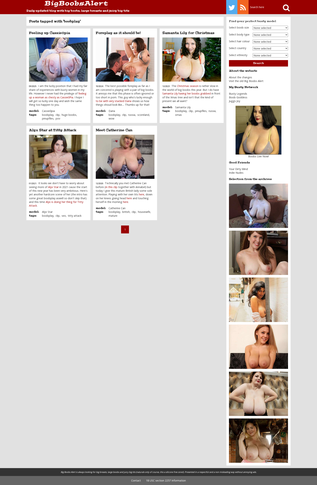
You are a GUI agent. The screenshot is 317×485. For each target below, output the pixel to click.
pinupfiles (48, 118)
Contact (136, 480)
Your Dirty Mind (238, 169)
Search (258, 63)
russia (131, 115)
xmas (178, 115)
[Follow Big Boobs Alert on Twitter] (231, 7)
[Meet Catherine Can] (125, 157)
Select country (237, 48)
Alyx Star (53, 187)
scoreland (143, 115)
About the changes (240, 77)
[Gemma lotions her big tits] (258, 205)
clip (58, 115)
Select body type (239, 34)
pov (58, 118)
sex (64, 215)
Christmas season (187, 86)
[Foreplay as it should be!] (125, 59)
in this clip (111, 187)
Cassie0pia (48, 111)
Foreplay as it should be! (118, 33)
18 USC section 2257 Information (166, 480)
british (126, 212)
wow (111, 118)
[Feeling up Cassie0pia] (58, 59)
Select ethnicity (238, 55)
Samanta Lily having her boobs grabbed (186, 93)
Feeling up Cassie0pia (49, 33)
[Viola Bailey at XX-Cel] (258, 346)
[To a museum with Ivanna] (258, 440)
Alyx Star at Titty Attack (52, 130)
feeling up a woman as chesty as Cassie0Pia (57, 95)
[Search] (284, 7)
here (141, 194)
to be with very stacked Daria (113, 101)
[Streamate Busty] (258, 130)
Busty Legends (238, 93)
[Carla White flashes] (258, 299)
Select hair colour (239, 41)
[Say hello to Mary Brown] (258, 393)
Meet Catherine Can (114, 130)
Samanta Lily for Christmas (188, 33)
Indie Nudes (236, 172)
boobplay (48, 115)
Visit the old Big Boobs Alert (246, 81)
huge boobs (69, 115)
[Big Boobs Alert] (67, 4)
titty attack (74, 215)
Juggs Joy (234, 101)
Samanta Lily (183, 107)
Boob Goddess (238, 97)
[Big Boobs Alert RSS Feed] (243, 7)
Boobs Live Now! (258, 156)
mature (113, 215)
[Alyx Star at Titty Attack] (58, 157)
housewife (144, 212)
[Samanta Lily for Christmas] (191, 59)
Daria (112, 111)
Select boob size (239, 27)
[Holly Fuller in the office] (258, 252)
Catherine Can (117, 208)
